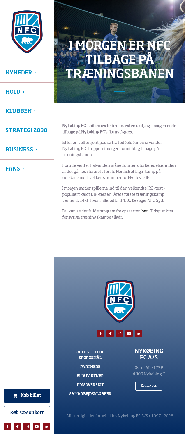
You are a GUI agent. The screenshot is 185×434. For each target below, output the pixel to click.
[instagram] (26, 426)
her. (145, 211)
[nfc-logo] (27, 32)
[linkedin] (46, 426)
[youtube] (36, 426)
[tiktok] (17, 426)
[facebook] (7, 426)
